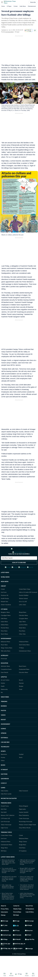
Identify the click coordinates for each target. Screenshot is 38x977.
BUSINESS (4, 706)
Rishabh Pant (4, 601)
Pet (2, 692)
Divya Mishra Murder (25, 827)
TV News (21, 648)
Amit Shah (4, 809)
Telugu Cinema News (6, 648)
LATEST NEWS (5, 572)
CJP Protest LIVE (5, 818)
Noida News (22, 628)
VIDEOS (3, 715)
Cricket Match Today (24, 589)
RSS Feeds (16, 915)
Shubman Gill (4, 595)
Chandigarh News (6, 615)
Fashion (3, 683)
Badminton (4, 754)
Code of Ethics (30, 912)
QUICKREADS (5, 778)
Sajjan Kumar (4, 827)
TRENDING (4, 701)
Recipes (21, 686)
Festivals (21, 683)
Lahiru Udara (22, 604)
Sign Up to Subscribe (19, 562)
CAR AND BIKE (5, 742)
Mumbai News (5, 628)
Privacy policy (5, 909)
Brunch (21, 680)
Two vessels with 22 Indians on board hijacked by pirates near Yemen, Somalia (9, 870)
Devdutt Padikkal (23, 595)
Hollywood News (23, 641)
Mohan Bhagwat (23, 806)
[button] (2, 2)
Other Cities (22, 634)
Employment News (24, 669)
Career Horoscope (24, 818)
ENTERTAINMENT (6, 638)
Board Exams (22, 666)
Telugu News (4, 848)
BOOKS (3, 765)
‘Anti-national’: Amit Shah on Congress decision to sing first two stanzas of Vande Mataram (27, 887)
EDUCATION (4, 663)
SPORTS (3, 751)
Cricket (15, 6)
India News (23, 6)
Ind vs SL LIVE (23, 601)
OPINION (3, 733)
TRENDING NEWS (6, 803)
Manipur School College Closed (27, 824)
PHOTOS (3, 710)
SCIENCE (3, 728)
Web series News (5, 651)
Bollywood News (5, 641)
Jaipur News (22, 621)
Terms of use (29, 906)
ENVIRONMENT (5, 724)
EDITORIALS (4, 737)
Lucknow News (23, 624)
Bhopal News (22, 612)
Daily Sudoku (4, 791)
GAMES (3, 787)
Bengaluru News (5, 612)
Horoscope (4, 658)
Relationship (4, 689)
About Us (3, 906)
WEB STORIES (5, 697)
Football (21, 754)
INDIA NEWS (4, 581)
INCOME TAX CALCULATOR (9, 798)
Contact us (16, 906)
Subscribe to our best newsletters (19, 554)
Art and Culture (5, 680)
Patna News (4, 631)
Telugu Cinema (23, 841)
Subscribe (33, 2)
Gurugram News (23, 618)
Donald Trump (5, 806)
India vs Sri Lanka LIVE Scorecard (28, 592)
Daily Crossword (23, 791)
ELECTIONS (4, 774)
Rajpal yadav (22, 809)
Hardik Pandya (5, 598)
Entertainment (32, 6)
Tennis (20, 757)
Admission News (5, 666)
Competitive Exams (6, 669)
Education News (23, 672)
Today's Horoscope (6, 824)
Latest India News (8, 857)
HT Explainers (23, 851)
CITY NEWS (4, 609)
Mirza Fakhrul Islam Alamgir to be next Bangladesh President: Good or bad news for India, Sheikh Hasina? (8, 896)
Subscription (4, 912)
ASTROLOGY (4, 655)
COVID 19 (4, 783)
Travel (20, 689)
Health (3, 686)
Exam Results (4, 672)
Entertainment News (6, 844)
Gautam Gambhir (23, 812)
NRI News (3, 851)
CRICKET (3, 586)
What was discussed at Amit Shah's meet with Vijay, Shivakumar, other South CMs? (8, 862)
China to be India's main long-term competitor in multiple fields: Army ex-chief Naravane (26, 879)
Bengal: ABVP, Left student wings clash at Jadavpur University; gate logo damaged (27, 870)
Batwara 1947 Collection (7, 815)
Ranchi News (4, 634)
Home (3, 6)
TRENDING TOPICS (6, 832)
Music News (4, 644)
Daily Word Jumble (6, 794)
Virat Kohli (3, 812)
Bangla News (22, 844)
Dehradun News (23, 615)
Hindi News (22, 848)
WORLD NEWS (5, 577)
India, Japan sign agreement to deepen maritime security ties (8, 886)
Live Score (3, 592)
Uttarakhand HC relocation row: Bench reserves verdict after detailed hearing (9, 879)
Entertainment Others (25, 651)
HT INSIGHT (4, 769)
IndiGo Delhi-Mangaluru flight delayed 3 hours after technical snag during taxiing (27, 895)
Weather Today (17, 909)
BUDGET (3, 719)
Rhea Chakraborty (24, 815)
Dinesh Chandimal (6, 604)
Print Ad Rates (17, 912)
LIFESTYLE (4, 677)
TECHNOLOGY (5, 746)
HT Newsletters (30, 909)
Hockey (3, 757)
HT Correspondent (8, 32)
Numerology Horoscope (25, 821)
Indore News (4, 621)
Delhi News (4, 618)
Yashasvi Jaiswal (23, 598)
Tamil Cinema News (24, 644)
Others (3, 760)
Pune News (22, 631)
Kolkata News (4, 624)
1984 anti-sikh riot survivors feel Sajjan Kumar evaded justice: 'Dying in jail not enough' (27, 862)
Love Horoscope (5, 821)
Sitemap (3, 915)
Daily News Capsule (7, 558)
